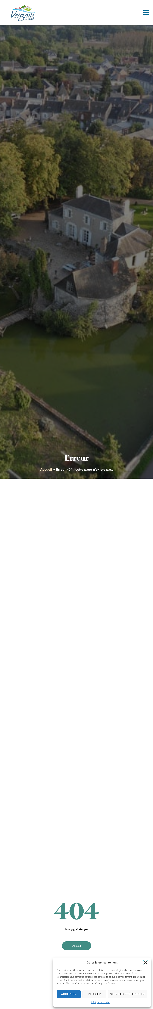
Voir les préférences (127, 994)
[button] (145, 962)
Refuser (94, 994)
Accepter (68, 994)
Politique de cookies (100, 1002)
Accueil (46, 469)
